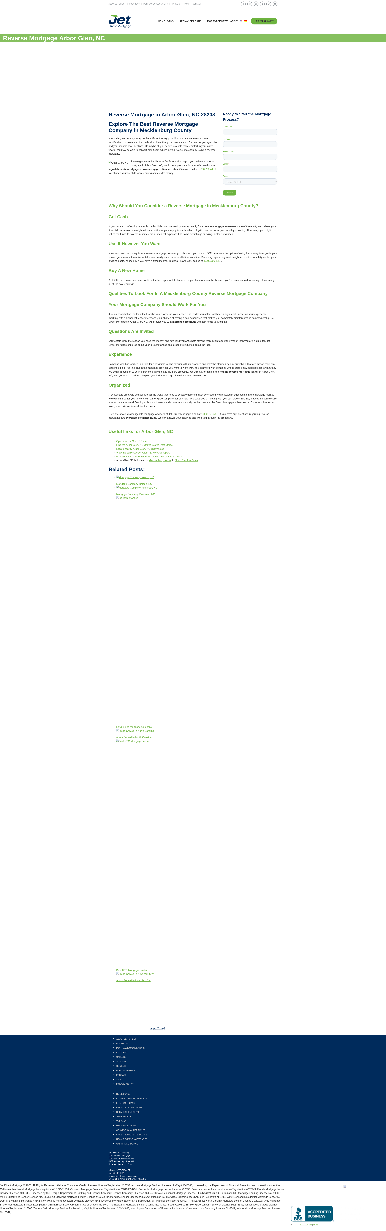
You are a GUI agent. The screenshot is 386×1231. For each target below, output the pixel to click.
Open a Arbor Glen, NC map (132, 441)
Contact (197, 4)
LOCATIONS (134, 4)
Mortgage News (217, 21)
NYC (310, 1225)
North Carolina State (186, 460)
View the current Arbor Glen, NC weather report (143, 452)
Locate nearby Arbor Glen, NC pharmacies (140, 448)
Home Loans (166, 21)
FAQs (186, 4)
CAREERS (175, 4)
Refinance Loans (190, 21)
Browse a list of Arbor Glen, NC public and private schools (149, 456)
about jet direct (117, 4)
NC (317, 1225)
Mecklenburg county (160, 460)
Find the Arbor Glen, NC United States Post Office (144, 445)
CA (314, 1225)
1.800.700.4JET (207, 169)
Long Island (304, 1225)
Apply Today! (157, 1028)
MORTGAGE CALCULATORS (155, 4)
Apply (234, 21)
